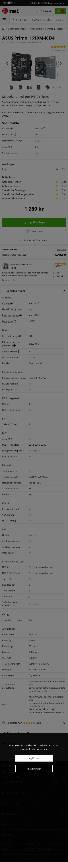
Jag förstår (34, 758)
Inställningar (34, 768)
